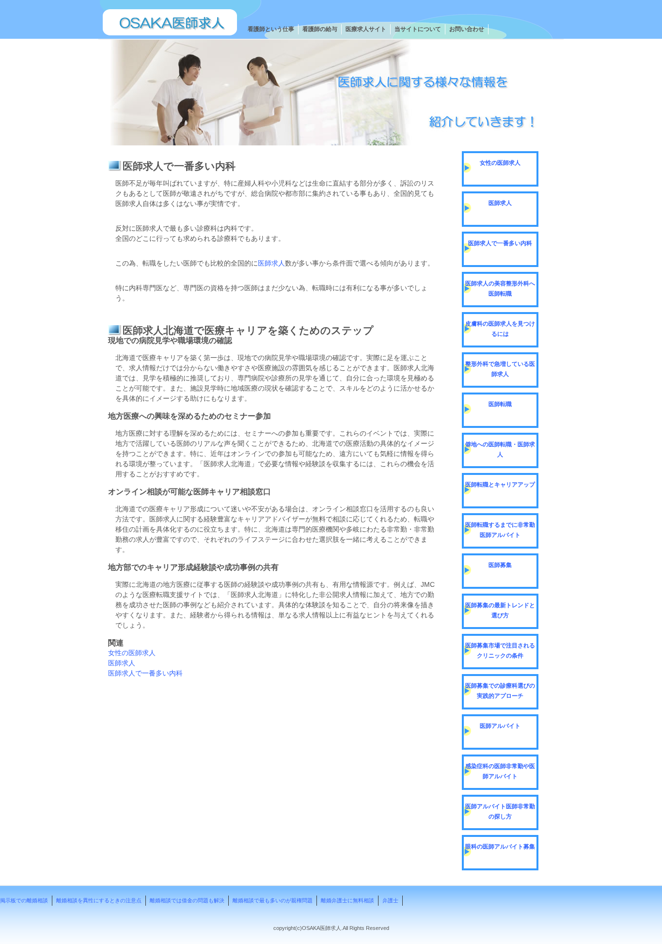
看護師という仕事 (271, 29)
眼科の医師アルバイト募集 (500, 846)
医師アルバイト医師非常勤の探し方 (500, 811)
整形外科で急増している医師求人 (500, 369)
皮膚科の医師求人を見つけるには (500, 328)
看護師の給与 (319, 29)
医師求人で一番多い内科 (145, 673)
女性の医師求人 (132, 653)
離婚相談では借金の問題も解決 (187, 900)
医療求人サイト (366, 29)
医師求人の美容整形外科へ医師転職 (500, 288)
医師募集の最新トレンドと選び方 (500, 610)
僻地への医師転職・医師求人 (500, 449)
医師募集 (500, 565)
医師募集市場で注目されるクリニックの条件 (500, 650)
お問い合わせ (466, 29)
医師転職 (500, 404)
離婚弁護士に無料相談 (347, 900)
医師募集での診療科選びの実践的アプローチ (500, 690)
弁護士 (390, 900)
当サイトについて (417, 29)
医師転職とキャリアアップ (500, 484)
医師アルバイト (500, 726)
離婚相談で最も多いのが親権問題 (273, 900)
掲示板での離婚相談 (24, 900)
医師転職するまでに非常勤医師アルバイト (500, 529)
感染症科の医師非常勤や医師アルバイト (500, 771)
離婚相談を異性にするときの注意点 (99, 900)
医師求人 (271, 263)
